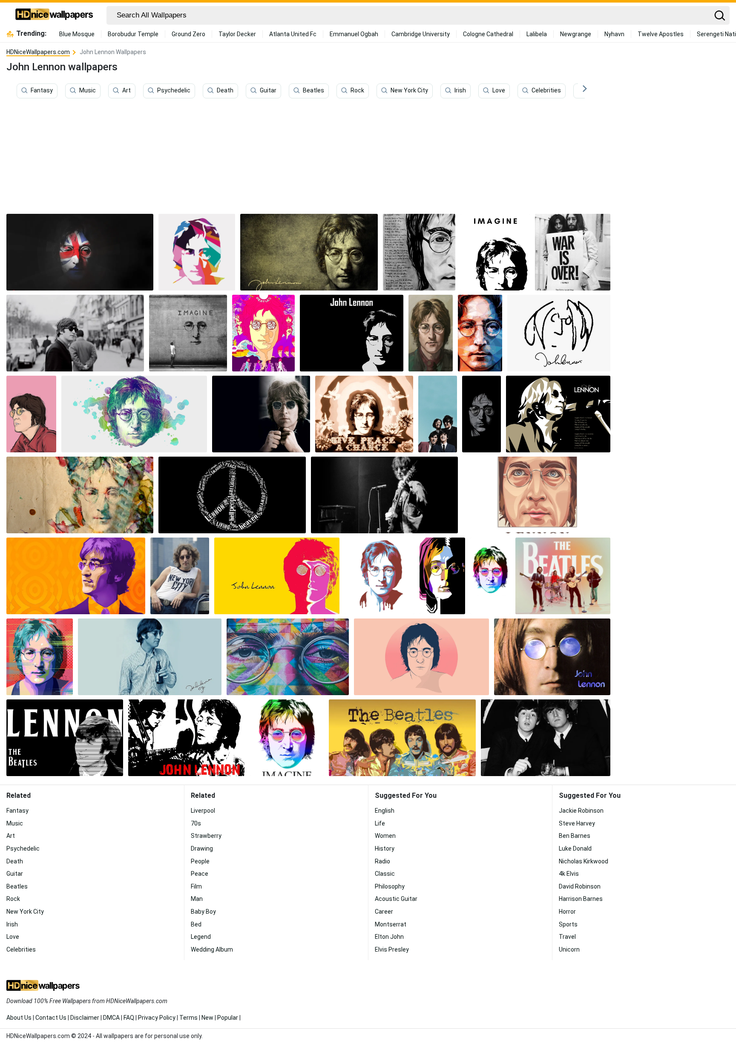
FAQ (129, 1017)
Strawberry (206, 835)
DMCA (111, 1017)
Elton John (389, 936)
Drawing (202, 848)
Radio (382, 861)
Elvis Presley (392, 949)
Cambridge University (420, 34)
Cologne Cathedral (488, 34)
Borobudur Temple (133, 34)
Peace (199, 873)
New (207, 1017)
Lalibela (536, 34)
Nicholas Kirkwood (583, 861)
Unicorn (569, 949)
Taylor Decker (237, 34)
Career (384, 911)
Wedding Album (212, 949)
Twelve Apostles (661, 34)
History (384, 848)
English (384, 810)
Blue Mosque (77, 34)
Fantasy (42, 90)
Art (126, 90)
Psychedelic (173, 90)
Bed (196, 924)
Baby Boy (203, 911)
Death (225, 90)
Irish (460, 90)
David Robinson (580, 886)
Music (87, 90)
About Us (19, 1017)
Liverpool (203, 810)
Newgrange (575, 34)
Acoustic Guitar (396, 898)
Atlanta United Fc (292, 34)
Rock (357, 90)
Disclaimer (84, 1017)
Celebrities (546, 90)
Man (197, 898)
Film (196, 886)
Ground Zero (188, 34)
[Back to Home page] (54, 15)
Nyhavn (614, 34)
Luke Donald (575, 848)
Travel (567, 936)
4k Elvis (569, 873)
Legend (201, 936)
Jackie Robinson (581, 810)
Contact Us (50, 1017)
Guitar (268, 90)
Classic (385, 873)
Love (498, 90)
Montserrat (390, 924)
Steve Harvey (577, 823)
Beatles (313, 90)
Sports (568, 924)
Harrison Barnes (581, 898)
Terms (188, 1017)
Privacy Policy (156, 1017)
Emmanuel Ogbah (354, 34)
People (200, 861)
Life (380, 823)
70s (196, 823)
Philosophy (390, 886)
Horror (567, 911)
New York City (409, 90)
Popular (227, 1017)
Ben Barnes (574, 835)
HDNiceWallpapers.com (38, 52)
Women (385, 835)
